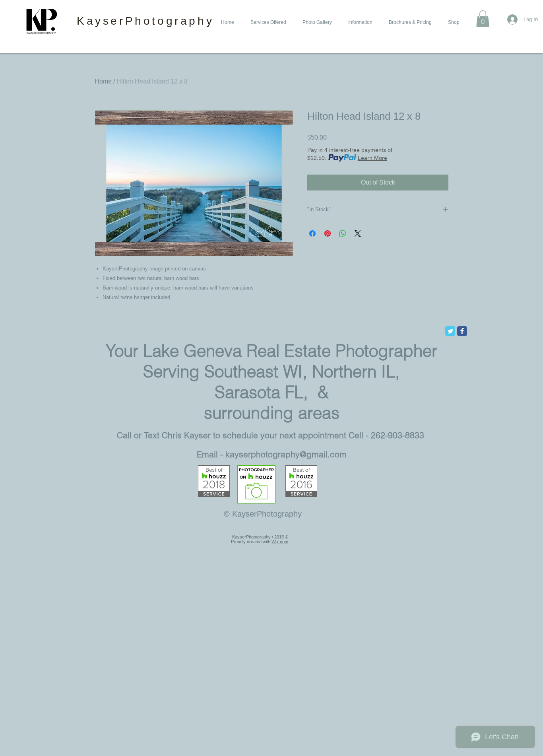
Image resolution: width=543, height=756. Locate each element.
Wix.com (280, 541)
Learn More (372, 158)
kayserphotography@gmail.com (286, 454)
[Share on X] (358, 233)
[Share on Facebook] (312, 233)
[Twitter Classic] (450, 331)
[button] (267, 22)
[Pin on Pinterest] (327, 233)
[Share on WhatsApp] (342, 233)
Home (103, 81)
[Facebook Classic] (462, 331)
